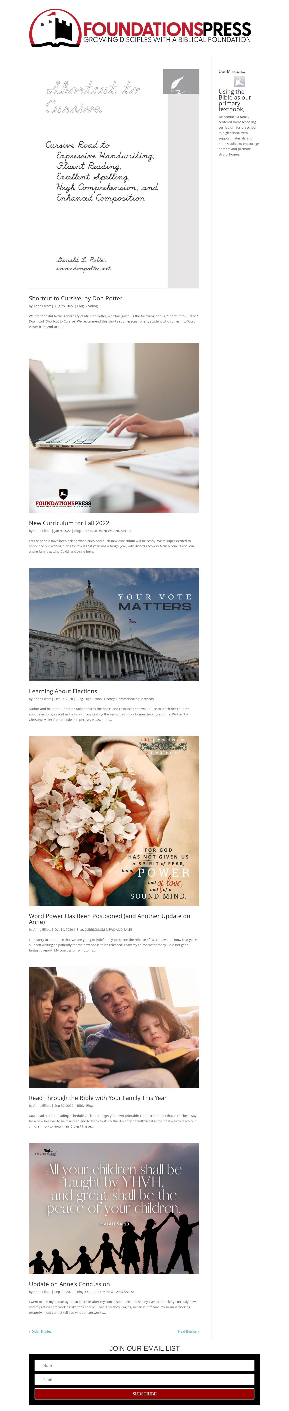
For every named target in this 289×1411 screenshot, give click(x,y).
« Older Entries (40, 1331)
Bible (81, 1105)
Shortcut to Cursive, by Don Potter (76, 298)
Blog (80, 306)
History (109, 699)
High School (94, 699)
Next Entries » (188, 1331)
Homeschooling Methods (135, 699)
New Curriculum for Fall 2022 (69, 523)
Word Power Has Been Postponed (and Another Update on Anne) (109, 919)
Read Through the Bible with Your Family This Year (98, 1098)
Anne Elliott (42, 306)
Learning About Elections (63, 691)
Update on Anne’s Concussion (69, 1284)
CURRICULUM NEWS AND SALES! (106, 531)
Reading (91, 306)
